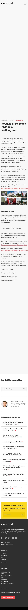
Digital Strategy (5, 572)
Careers (3, 559)
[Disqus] (14, 308)
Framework (4, 555)
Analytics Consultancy (7, 583)
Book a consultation (8, 597)
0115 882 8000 (5, 542)
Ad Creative (4, 581)
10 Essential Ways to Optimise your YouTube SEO (13, 494)
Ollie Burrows (19, 120)
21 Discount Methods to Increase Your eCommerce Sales (13, 423)
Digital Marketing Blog (11, 380)
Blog (2, 557)
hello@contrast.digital (7, 544)
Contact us (4, 563)
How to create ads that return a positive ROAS (12, 487)
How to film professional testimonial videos (14, 481)
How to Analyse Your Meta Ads (12, 442)
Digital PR (4, 579)
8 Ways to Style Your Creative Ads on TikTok (13, 474)
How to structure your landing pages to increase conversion (12, 453)
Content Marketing (6, 576)
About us (3, 553)
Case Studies (5, 561)
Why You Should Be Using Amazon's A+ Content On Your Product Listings (14, 467)
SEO (2, 574)
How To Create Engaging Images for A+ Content (14, 460)
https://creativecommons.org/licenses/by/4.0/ (14, 245)
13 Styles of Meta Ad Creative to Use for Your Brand (13, 429)
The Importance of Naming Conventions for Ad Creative (12, 436)
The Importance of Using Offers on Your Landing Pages (13, 447)
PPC (2, 577)
